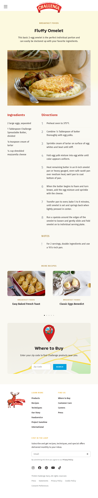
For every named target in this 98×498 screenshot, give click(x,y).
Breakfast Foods (49, 23)
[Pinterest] (46, 467)
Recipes (35, 403)
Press (34, 481)
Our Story (36, 412)
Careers (61, 408)
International (38, 427)
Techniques (37, 408)
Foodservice (37, 417)
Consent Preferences (40, 486)
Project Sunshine (39, 422)
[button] (44, 315)
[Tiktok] (59, 467)
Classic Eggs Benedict (72, 303)
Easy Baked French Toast (26, 303)
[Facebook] (39, 467)
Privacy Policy (68, 460)
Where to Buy (64, 398)
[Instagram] (33, 467)
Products (36, 398)
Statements (43, 481)
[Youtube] (52, 467)
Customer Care (65, 403)
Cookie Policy (70, 481)
